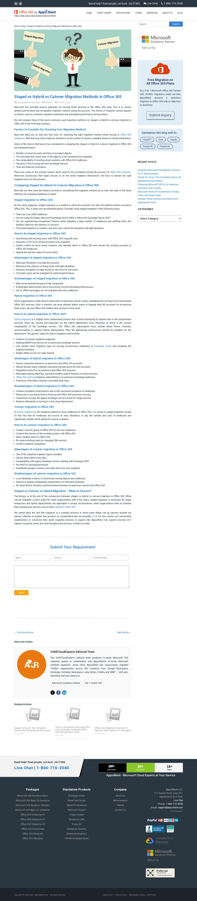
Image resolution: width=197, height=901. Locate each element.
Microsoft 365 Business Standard (33, 805)
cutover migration (25, 412)
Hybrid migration (22, 319)
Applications (123, 13)
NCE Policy (151, 895)
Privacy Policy (121, 895)
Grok (160, 139)
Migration (152, 13)
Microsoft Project (76, 810)
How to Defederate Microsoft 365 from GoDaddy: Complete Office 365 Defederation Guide (72, 729)
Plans (138, 13)
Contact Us (120, 810)
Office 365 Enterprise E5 (32, 824)
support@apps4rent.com (170, 807)
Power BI (76, 824)
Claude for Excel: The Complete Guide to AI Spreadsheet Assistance (32, 729)
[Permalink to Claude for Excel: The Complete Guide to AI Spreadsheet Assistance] (32, 714)
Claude (173, 139)
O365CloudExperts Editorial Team (72, 652)
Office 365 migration (120, 172)
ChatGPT (147, 139)
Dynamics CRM (76, 819)
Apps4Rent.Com (41, 895)
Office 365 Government (32, 829)
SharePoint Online (76, 800)
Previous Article (23, 632)
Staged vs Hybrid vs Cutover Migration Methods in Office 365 (68, 96)
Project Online (77, 814)
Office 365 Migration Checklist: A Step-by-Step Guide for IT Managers (112, 729)
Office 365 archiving (26, 377)
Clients (120, 805)
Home (89, 13)
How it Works (104, 13)
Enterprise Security (76, 829)
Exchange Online (102, 346)
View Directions (176, 811)
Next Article (124, 632)
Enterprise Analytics (76, 833)
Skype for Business (77, 805)
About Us (167, 13)
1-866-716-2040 (173, 3)
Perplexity (165, 146)
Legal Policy (108, 895)
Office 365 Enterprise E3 (32, 819)
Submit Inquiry (160, 115)
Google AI (148, 146)
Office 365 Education (32, 838)
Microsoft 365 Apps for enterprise (32, 810)
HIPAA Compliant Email (76, 838)
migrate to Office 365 (65, 507)
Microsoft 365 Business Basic (32, 795)
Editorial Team (63, 102)
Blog (180, 13)
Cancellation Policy (137, 895)
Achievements (120, 800)
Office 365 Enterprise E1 (32, 814)
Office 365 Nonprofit (32, 833)
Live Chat (152, 3)
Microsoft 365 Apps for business (33, 800)
